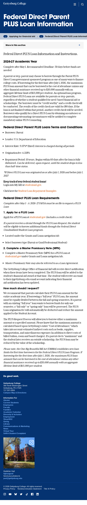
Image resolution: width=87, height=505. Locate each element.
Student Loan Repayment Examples (37, 190)
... (5, 36)
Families (7, 410)
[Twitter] (21, 494)
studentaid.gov (33, 184)
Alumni (6, 400)
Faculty (6, 407)
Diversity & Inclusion (12, 414)
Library (6, 424)
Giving (6, 422)
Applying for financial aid (22, 36)
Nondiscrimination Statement (29, 489)
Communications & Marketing (16, 426)
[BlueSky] (15, 494)
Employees (8, 405)
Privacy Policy (9, 489)
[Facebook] (32, 494)
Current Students (11, 403)
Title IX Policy (49, 489)
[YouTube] (10, 494)
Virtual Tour (8, 431)
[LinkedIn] (37, 494)
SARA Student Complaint (14, 433)
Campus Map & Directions (15, 393)
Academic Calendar (12, 412)
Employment (8, 417)
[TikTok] (26, 494)
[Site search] (82, 4)
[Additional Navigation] (75, 4)
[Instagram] (4, 494)
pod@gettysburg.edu (12, 478)
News (5, 429)
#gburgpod (8, 474)
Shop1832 (7, 419)
